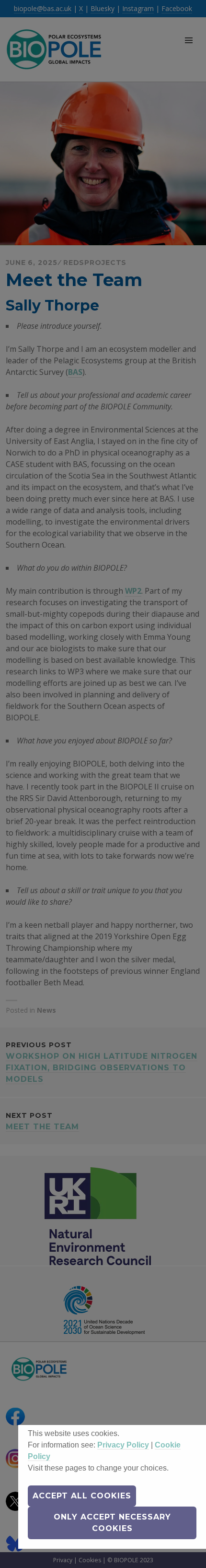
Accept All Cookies (82, 1495)
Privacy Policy (123, 1445)
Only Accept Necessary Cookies (112, 1522)
